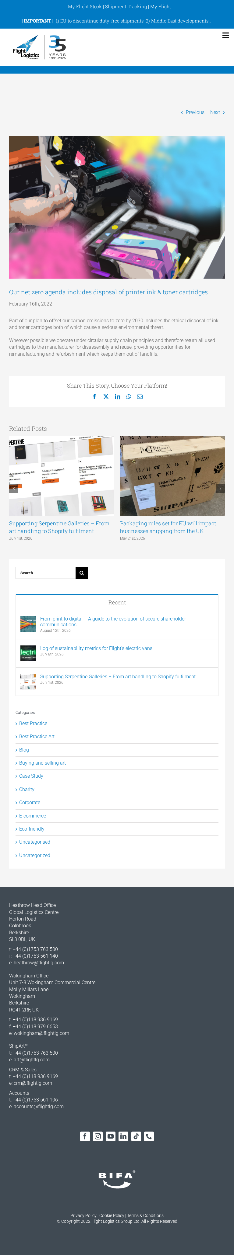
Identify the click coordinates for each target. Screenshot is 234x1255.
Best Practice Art (37, 736)
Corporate (29, 802)
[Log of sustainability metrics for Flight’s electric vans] (28, 649)
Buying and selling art (42, 763)
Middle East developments (179, 21)
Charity (26, 789)
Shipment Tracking (126, 6)
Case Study (31, 776)
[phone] (149, 1136)
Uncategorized (34, 855)
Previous (195, 112)
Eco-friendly (31, 829)
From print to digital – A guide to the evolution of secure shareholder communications (113, 622)
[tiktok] (136, 1136)
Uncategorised (34, 842)
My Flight (160, 6)
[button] (13, 488)
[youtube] (110, 1136)
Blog (24, 750)
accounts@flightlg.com (39, 1106)
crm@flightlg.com (33, 1083)
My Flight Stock (85, 6)
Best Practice (33, 723)
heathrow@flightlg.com (39, 963)
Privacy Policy (83, 1215)
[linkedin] (123, 1136)
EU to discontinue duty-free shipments (102, 21)
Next (215, 112)
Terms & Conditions (145, 1215)
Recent (117, 602)
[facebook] (85, 1136)
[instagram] (98, 1136)
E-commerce (32, 816)
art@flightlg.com (32, 1060)
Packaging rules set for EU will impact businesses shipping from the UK (168, 527)
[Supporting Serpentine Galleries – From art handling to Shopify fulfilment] (28, 677)
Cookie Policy (111, 1215)
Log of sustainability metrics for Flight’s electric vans (96, 648)
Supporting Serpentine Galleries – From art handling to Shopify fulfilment (59, 527)
